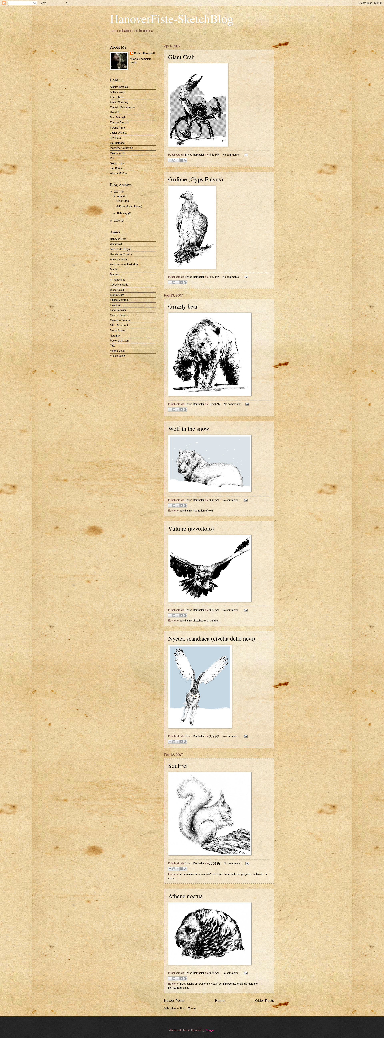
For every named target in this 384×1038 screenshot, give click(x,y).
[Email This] (170, 160)
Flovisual (115, 305)
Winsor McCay (118, 173)
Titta (112, 345)
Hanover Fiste (118, 238)
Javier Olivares (118, 132)
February (122, 213)
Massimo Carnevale (121, 147)
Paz (112, 158)
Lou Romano (117, 142)
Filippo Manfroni (119, 299)
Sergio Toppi (117, 163)
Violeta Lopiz (117, 355)
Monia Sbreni (117, 330)
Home (220, 1001)
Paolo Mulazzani (119, 340)
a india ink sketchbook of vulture (199, 620)
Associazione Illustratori (124, 264)
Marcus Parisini (119, 315)
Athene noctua (185, 896)
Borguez (115, 274)
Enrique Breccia (119, 122)
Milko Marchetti (119, 325)
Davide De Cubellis (121, 254)
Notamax (115, 335)
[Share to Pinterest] (185, 160)
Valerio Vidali (117, 350)
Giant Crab (181, 57)
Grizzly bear (183, 306)
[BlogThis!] (174, 160)
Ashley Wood (117, 92)
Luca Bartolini (118, 310)
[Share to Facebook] (181, 160)
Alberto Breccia (119, 86)
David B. (115, 112)
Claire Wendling (119, 102)
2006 (117, 220)
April (120, 196)
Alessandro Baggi (120, 249)
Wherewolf (116, 244)
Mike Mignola (117, 153)
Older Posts (264, 1001)
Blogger (210, 1030)
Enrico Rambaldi (144, 53)
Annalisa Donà (118, 259)
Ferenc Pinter (118, 127)
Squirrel (178, 765)
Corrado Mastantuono (122, 107)
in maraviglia (117, 279)
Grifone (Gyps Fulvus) (195, 179)
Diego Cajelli (117, 289)
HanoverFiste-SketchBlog (171, 18)
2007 (117, 191)
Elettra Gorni (117, 294)
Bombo (114, 269)
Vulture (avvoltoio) (191, 528)
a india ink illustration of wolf (196, 510)
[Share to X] (178, 160)
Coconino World (119, 284)
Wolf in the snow (188, 428)
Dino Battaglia (118, 117)
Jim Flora (115, 137)
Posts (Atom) (188, 1008)
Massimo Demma (120, 320)
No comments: (231, 154)
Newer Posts (174, 1001)
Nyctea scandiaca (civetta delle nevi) (211, 638)
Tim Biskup (116, 168)
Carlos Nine (116, 97)
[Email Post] (245, 154)
